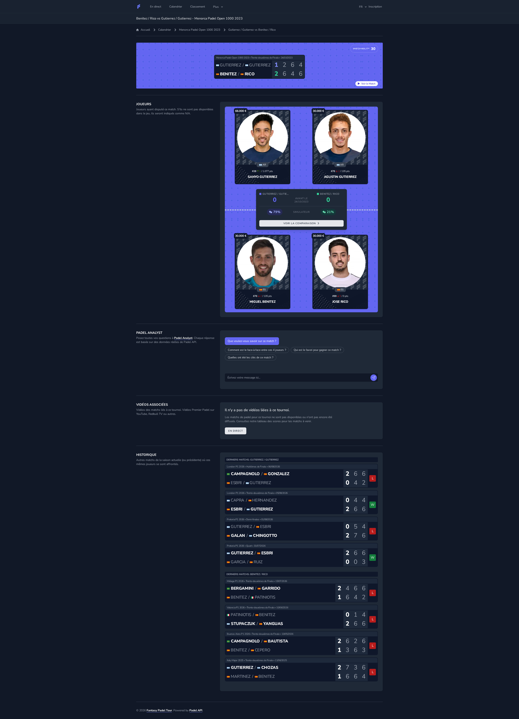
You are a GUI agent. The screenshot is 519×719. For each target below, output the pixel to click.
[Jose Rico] (340, 263)
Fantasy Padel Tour (159, 710)
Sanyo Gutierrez (262, 177)
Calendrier (164, 30)
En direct (235, 430)
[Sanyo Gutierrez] (263, 138)
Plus (216, 7)
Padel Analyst (183, 338)
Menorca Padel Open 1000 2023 (199, 30)
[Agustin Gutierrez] (340, 138)
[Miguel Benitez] (263, 263)
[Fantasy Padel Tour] (138, 6)
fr (360, 7)
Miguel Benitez (263, 301)
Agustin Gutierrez (340, 177)
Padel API (195, 710)
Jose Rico (340, 301)
